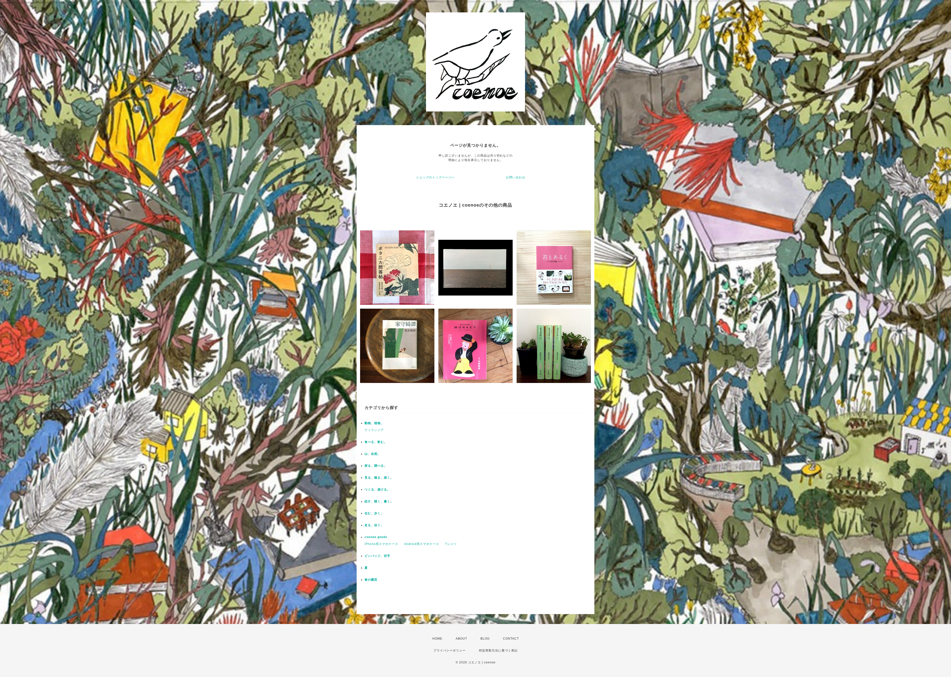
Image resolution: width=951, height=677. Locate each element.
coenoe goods (376, 537)
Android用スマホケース (421, 544)
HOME (437, 638)
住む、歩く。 (374, 513)
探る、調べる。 (376, 465)
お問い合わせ (515, 177)
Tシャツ (451, 544)
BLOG (485, 638)
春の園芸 (371, 579)
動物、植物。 (374, 423)
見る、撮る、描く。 (379, 477)
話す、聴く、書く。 (379, 501)
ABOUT (461, 638)
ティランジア (374, 430)
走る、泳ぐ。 (374, 525)
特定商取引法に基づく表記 (498, 650)
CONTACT (511, 638)
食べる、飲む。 (376, 442)
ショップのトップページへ (435, 177)
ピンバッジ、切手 (377, 556)
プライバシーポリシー (449, 650)
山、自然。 (373, 454)
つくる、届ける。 (377, 489)
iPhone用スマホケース (381, 544)
